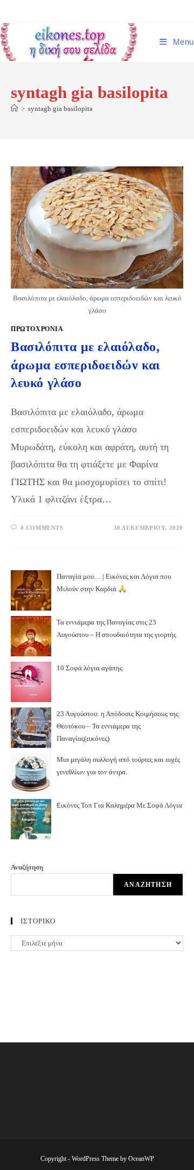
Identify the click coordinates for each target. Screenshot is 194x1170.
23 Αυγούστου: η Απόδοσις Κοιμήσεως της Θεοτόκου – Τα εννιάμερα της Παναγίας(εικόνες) (117, 726)
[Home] (14, 108)
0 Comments (42, 527)
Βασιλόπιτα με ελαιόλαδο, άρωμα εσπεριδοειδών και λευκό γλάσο (85, 365)
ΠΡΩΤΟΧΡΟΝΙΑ (37, 329)
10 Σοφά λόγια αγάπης (89, 668)
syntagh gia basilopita (60, 108)
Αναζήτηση (27, 867)
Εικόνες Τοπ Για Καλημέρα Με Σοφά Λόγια (119, 805)
